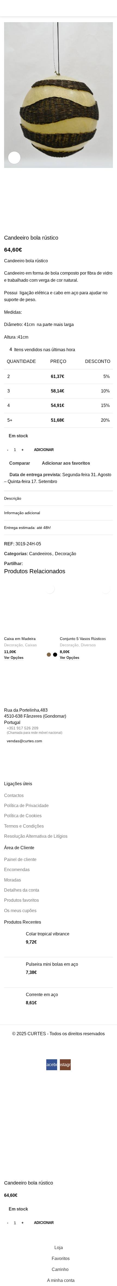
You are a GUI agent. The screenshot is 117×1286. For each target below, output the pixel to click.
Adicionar (44, 450)
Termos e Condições (24, 826)
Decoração (65, 553)
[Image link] (24, 699)
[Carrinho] (111, 8)
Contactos (14, 795)
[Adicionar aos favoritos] (49, 588)
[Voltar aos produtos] (14, 225)
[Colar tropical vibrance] (13, 942)
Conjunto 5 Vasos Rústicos (83, 638)
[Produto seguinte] (20, 225)
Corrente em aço (42, 994)
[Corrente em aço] (13, 1003)
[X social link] (32, 563)
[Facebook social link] (26, 563)
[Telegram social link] (52, 563)
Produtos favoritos (21, 900)
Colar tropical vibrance (47, 934)
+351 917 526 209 (34, 730)
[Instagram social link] (14, 753)
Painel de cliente (20, 859)
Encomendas (17, 869)
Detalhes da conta (21, 890)
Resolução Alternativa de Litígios (35, 836)
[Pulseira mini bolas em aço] (13, 972)
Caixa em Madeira (20, 638)
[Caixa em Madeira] (30, 608)
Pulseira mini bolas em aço (52, 964)
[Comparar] (11, 1235)
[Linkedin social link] (45, 563)
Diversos (88, 645)
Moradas (12, 880)
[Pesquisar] (101, 8)
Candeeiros (40, 553)
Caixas (31, 645)
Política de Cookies (23, 815)
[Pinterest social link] (39, 563)
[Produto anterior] (7, 225)
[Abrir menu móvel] (6, 8)
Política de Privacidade (26, 805)
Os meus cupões (20, 910)
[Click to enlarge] (14, 158)
